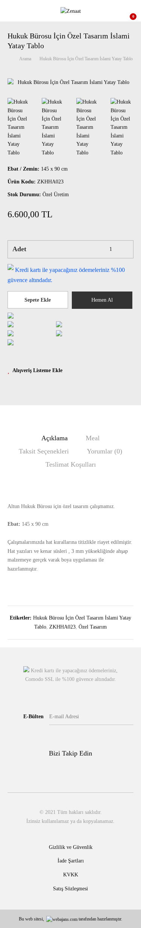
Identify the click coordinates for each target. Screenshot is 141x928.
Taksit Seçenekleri (44, 451)
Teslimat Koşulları (70, 464)
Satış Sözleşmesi (70, 888)
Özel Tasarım (93, 627)
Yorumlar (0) (104, 451)
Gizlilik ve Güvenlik (70, 847)
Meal (93, 438)
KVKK (70, 875)
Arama (25, 58)
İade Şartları (71, 861)
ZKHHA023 (62, 627)
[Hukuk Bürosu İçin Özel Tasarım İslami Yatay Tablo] (70, 82)
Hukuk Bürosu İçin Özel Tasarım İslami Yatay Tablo (86, 58)
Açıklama (54, 438)
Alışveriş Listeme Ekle (37, 370)
